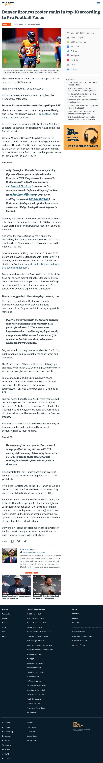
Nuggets (5, 618)
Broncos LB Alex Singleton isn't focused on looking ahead (46, 597)
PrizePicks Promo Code (35, 672)
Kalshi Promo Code (33, 703)
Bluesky (74, 69)
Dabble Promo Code (34, 668)
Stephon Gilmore (23, 194)
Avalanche (6, 614)
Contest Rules (32, 736)
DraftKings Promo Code (35, 618)
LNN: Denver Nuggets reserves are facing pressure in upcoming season (81, 89)
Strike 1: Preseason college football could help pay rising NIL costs (81, 112)
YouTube (74, 60)
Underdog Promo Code (35, 663)
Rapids (4, 636)
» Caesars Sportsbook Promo (37, 636)
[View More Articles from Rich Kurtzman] (9, 555)
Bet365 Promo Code (34, 614)
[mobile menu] (98, 3)
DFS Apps (30, 659)
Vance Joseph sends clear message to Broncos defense (16, 597)
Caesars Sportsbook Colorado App (39, 632)
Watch (74, 609)
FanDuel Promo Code (34, 627)
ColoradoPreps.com (79, 641)
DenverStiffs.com (78, 632)
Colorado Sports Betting (36, 609)
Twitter (74, 51)
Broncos (6, 24)
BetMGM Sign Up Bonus (35, 641)
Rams (4, 632)
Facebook (75, 46)
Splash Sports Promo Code (36, 685)
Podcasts (76, 614)
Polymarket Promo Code (36, 708)
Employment (31, 727)
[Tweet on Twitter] (18, 541)
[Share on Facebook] (12, 541)
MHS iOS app (77, 37)
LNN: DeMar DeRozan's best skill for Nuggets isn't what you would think (81, 118)
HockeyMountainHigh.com (82, 636)
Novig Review (32, 712)
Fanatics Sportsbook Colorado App (39, 645)
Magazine (76, 623)
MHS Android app (78, 42)
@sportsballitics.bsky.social (34, 552)
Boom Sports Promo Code (36, 690)
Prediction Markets (34, 699)
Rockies (5, 623)
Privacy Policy (32, 741)
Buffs (4, 627)
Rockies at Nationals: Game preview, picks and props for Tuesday (81, 95)
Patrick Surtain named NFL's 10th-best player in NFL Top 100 (82, 107)
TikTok (73, 65)
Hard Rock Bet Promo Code (36, 623)
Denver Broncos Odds (34, 654)
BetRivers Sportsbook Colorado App (40, 650)
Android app (9, 732)
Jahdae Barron (39, 199)
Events (75, 618)
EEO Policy (31, 732)
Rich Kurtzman (34, 24)
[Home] (7, 3)
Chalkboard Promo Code (35, 694)
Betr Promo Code (33, 677)
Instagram (75, 55)
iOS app (7, 727)
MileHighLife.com (78, 645)
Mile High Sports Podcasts (82, 33)
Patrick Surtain (21, 186)
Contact (30, 723)
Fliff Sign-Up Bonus (34, 681)
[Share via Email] (25, 541)
